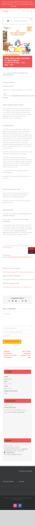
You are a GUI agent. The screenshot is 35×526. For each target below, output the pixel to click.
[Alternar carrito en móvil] (24, 11)
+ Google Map (9, 452)
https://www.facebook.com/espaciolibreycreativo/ (19, 272)
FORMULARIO (7, 247)
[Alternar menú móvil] (31, 11)
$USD (30, 252)
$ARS (30, 249)
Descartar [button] (20, 6)
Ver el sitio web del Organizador (14, 412)
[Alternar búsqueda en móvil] (27, 11)
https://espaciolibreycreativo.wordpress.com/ (17, 287)
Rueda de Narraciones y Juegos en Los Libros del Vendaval (10, 354)
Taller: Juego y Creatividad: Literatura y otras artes (26, 354)
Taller (6, 393)
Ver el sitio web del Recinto (13, 454)
